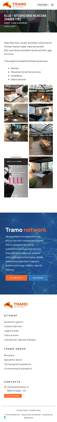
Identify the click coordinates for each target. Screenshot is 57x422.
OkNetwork (28, 417)
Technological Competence (17, 364)
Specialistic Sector (13, 359)
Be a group (9, 355)
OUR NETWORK (16, 278)
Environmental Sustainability (18, 368)
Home (7, 23)
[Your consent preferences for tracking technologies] (4, 417)
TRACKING (42, 5)
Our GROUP (38, 278)
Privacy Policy (22, 410)
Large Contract (11, 330)
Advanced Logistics (13, 321)
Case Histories (19, 23)
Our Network (13, 396)
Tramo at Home (11, 335)
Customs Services (13, 326)
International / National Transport (20, 339)
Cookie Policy (35, 410)
